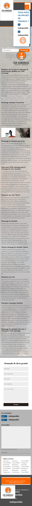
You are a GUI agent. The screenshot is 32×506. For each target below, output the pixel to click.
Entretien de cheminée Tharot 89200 (25, 470)
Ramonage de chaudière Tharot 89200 (7, 466)
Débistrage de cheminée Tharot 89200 (16, 466)
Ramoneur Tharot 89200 (7, 462)
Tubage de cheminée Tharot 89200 (25, 464)
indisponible (14, 416)
